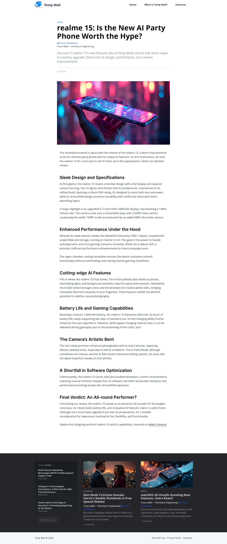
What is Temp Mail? (156, 4)
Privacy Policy (174, 538)
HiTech (60, 22)
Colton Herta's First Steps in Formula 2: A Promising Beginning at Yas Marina (55, 505)
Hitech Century (157, 424)
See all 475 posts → (48, 520)
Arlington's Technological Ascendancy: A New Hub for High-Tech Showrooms (55, 489)
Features (181, 4)
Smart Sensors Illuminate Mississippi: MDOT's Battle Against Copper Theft (55, 473)
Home (132, 4)
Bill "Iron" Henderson (67, 43)
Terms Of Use (158, 538)
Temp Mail (40, 538)
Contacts (187, 538)
